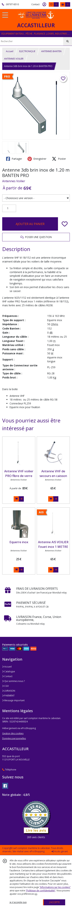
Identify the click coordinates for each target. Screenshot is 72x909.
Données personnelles (14, 738)
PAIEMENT (9, 695)
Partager (16, 158)
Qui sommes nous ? (14, 681)
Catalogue (9, 671)
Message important (14, 700)
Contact (35, 4)
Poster (61, 158)
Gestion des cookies (12, 733)
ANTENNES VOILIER (13, 58)
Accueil (9, 51)
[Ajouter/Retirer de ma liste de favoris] (64, 224)
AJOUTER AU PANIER (30, 224)
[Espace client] (44, 4)
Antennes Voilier (13, 181)
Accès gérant (61, 851)
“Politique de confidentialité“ (40, 890)
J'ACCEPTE (54, 902)
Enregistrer (39, 158)
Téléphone (10, 769)
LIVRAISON (9, 690)
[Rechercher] (67, 41)
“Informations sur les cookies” (55, 887)
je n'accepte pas (18, 902)
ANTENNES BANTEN (51, 51)
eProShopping (37, 851)
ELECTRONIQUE (27, 51)
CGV (6, 686)
